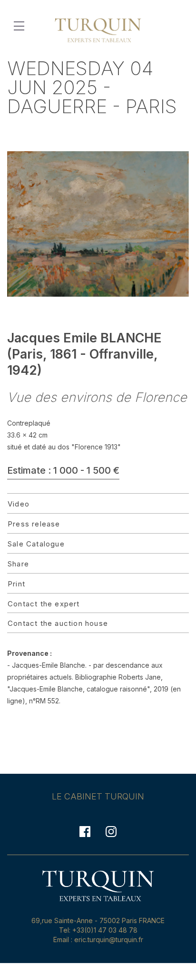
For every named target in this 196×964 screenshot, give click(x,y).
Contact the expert (44, 603)
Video (18, 503)
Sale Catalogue (36, 543)
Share (18, 563)
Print (16, 583)
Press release (34, 523)
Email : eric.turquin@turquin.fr (98, 939)
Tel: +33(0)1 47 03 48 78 (98, 930)
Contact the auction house (58, 623)
